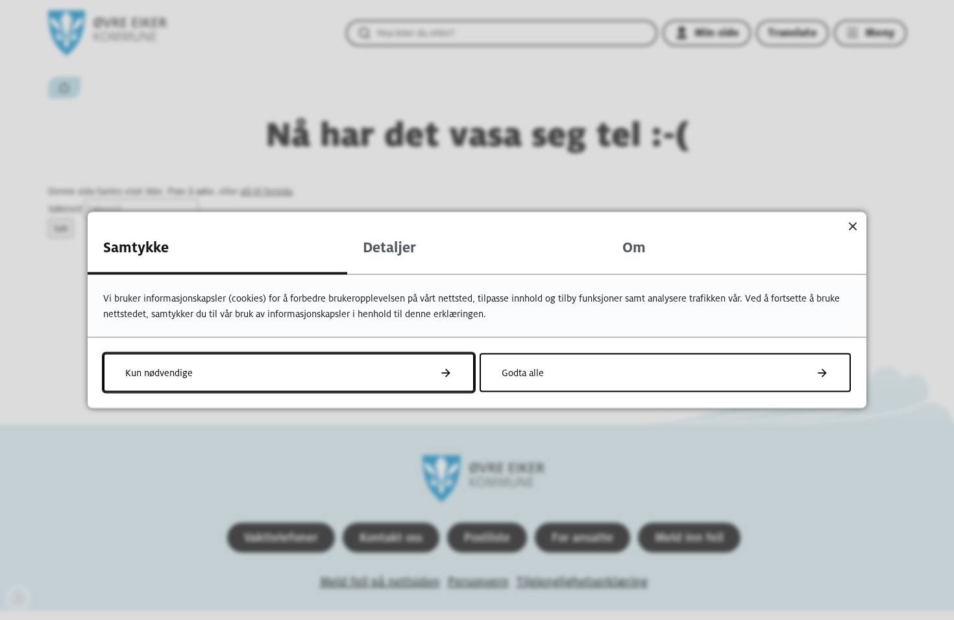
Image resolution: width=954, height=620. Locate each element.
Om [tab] (634, 248)
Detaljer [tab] (389, 248)
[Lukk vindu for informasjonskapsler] (852, 226)
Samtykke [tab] (136, 248)
